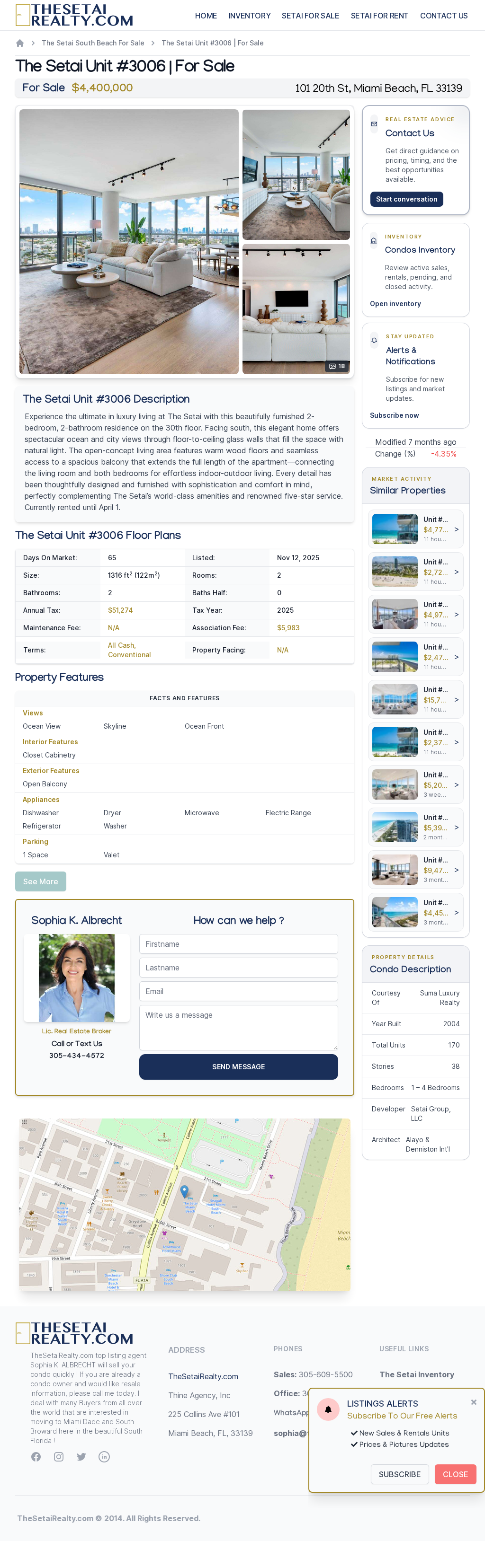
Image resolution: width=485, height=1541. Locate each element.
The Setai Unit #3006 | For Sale (213, 43)
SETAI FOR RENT (380, 15)
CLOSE (455, 1474)
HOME (206, 15)
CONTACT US (444, 15)
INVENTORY (249, 15)
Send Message (238, 1067)
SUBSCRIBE (400, 1474)
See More (40, 881)
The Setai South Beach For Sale (93, 43)
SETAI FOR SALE (310, 15)
